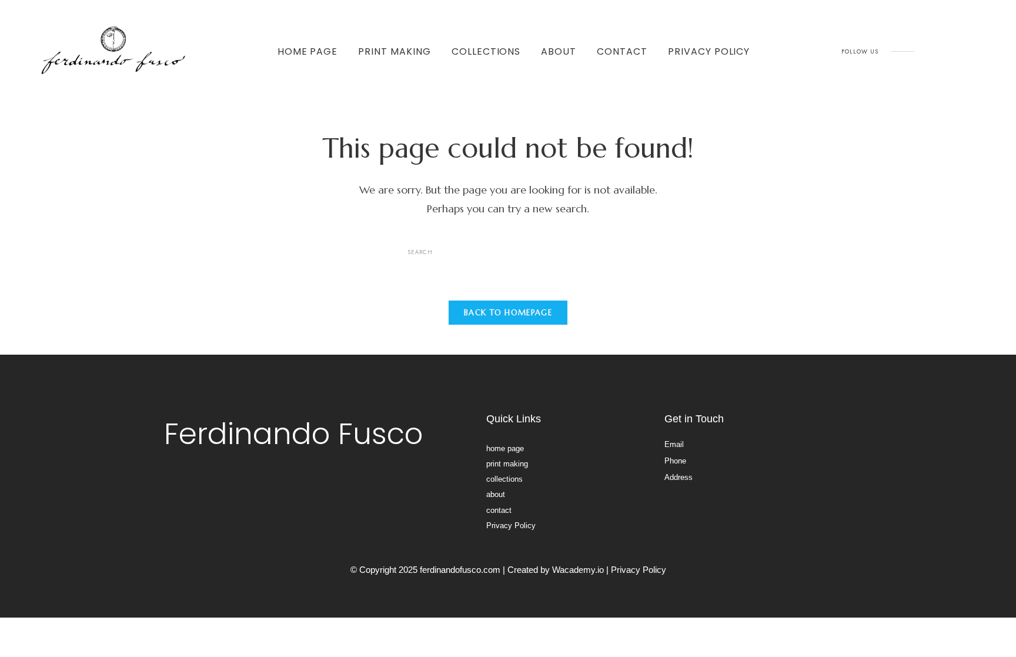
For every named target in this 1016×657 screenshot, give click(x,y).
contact (622, 51)
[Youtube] (959, 51)
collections (486, 51)
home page (308, 51)
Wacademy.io (578, 570)
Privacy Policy (709, 51)
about (558, 51)
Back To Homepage (508, 313)
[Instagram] (933, 51)
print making (394, 51)
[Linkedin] (986, 51)
